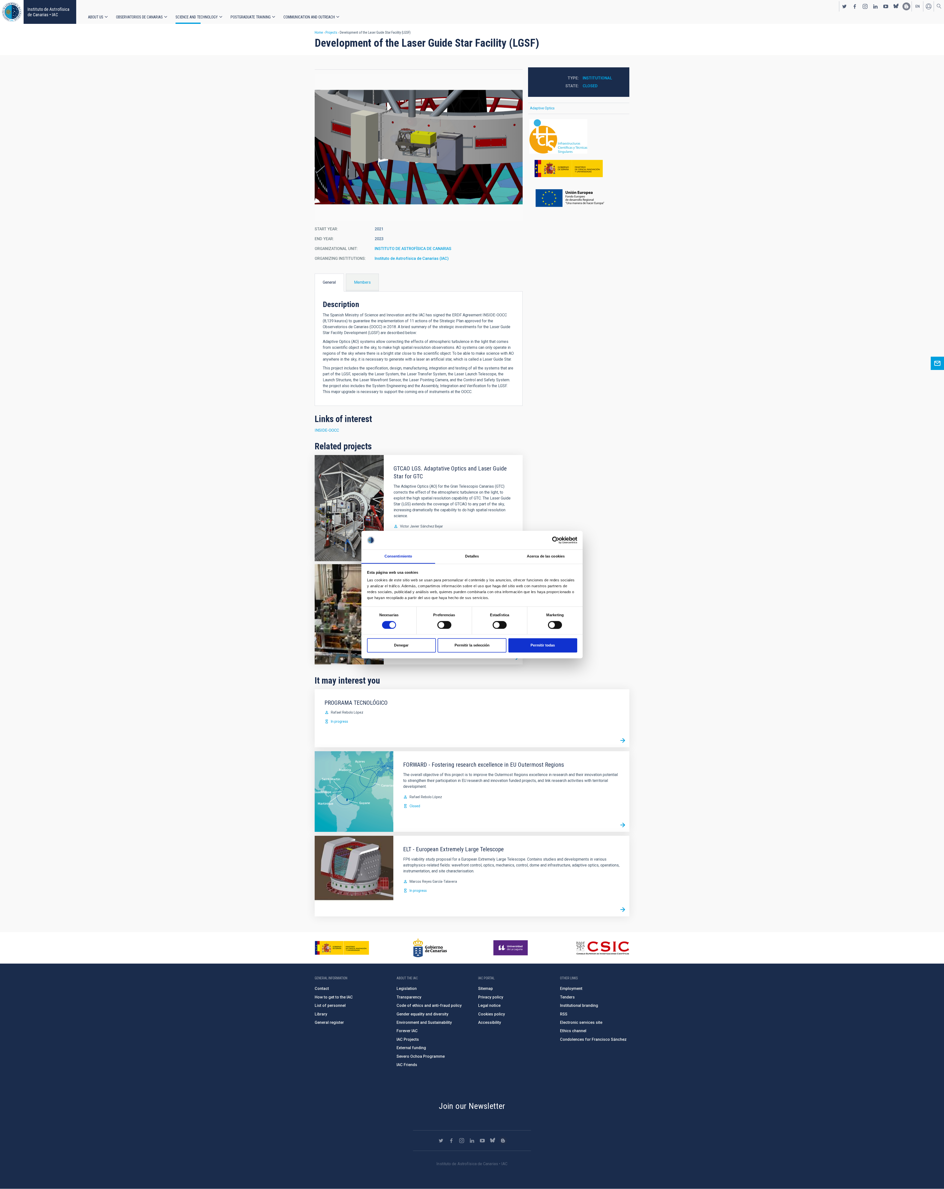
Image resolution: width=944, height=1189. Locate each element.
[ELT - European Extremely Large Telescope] (622, 909)
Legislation (407, 988)
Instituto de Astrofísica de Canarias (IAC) (412, 258)
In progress (339, 721)
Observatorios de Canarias (139, 17)
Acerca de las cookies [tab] (546, 556)
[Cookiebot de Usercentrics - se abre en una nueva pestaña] (555, 540)
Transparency (409, 997)
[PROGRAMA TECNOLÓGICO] (622, 740)
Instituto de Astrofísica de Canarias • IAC (48, 12)
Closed (590, 86)
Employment (571, 988)
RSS (563, 1014)
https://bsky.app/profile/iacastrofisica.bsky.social (896, 6)
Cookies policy (491, 1014)
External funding (411, 1047)
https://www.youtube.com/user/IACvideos (886, 6)
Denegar (401, 645)
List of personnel (330, 1005)
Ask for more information (937, 363)
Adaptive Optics (542, 108)
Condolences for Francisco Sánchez (593, 1039)
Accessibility (489, 1022)
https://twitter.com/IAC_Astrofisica (844, 6)
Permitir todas (543, 645)
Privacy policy (490, 997)
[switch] (444, 625)
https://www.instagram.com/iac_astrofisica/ (865, 6)
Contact (322, 988)
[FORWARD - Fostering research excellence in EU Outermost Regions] (622, 825)
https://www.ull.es (511, 948)
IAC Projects (408, 1039)
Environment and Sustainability (424, 1022)
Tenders (567, 997)
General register (329, 1022)
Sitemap (485, 988)
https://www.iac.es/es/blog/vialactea (906, 6)
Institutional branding (579, 1005)
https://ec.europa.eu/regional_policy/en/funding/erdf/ (578, 198)
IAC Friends (407, 1064)
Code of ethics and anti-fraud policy (429, 1005)
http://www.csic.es (602, 948)
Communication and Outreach (309, 17)
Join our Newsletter (472, 1106)
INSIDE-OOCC (327, 430)
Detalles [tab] (472, 556)
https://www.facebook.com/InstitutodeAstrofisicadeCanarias (855, 6)
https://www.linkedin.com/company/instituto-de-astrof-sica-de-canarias (875, 6)
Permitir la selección (472, 645)
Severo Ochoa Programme (421, 1056)
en (917, 6)
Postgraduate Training (251, 17)
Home (319, 32)
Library (321, 1014)
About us (95, 17)
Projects (331, 32)
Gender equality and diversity (422, 1014)
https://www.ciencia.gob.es (342, 948)
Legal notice (489, 1005)
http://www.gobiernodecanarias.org (430, 948)
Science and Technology (197, 17)
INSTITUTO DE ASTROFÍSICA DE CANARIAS (413, 248)
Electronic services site (581, 1022)
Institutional (597, 78)
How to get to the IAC (334, 997)
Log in (928, 6)
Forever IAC (407, 1030)
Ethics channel (573, 1030)
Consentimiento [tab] (398, 556)
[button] (419, 147)
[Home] (12, 12)
